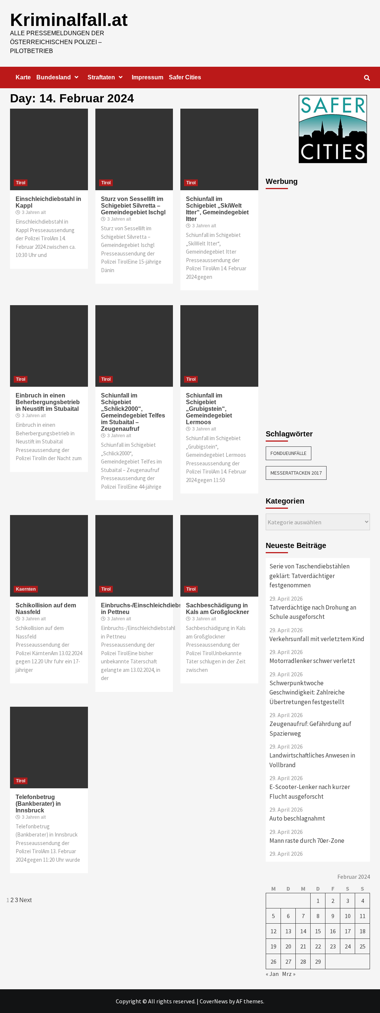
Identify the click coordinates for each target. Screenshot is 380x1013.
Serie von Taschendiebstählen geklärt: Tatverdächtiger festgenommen (309, 575)
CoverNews (214, 1001)
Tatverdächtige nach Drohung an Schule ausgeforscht (312, 612)
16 (333, 931)
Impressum (147, 77)
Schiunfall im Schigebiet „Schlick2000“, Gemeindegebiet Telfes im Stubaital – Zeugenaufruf (133, 412)
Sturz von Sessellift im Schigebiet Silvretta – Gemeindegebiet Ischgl (133, 205)
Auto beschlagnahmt (297, 818)
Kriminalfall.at (69, 20)
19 (273, 946)
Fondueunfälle (289, 453)
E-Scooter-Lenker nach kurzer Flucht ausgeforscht (309, 792)
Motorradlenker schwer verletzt (312, 661)
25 (363, 946)
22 (318, 946)
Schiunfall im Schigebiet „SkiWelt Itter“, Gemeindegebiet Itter (217, 209)
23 (333, 946)
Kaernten (26, 589)
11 (363, 916)
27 (288, 961)
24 (348, 946)
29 (318, 961)
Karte (23, 77)
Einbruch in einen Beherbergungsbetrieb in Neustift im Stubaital (48, 402)
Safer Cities (185, 77)
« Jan (272, 973)
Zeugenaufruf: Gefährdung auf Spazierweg (310, 729)
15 (318, 931)
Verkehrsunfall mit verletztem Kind (316, 639)
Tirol (20, 182)
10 (348, 916)
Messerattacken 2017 (296, 472)
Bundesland (53, 77)
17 (348, 931)
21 (303, 946)
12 (273, 931)
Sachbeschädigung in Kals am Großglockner (217, 608)
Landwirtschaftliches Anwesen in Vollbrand (312, 760)
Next (25, 900)
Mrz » (288, 973)
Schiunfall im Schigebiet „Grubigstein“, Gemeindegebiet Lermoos (209, 408)
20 (288, 946)
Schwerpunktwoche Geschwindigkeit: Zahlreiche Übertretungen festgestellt (307, 692)
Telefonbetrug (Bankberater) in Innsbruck (38, 804)
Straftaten (101, 77)
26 (273, 961)
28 (303, 961)
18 (363, 931)
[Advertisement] (295, 305)
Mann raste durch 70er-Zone (306, 841)
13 (288, 931)
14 (303, 931)
